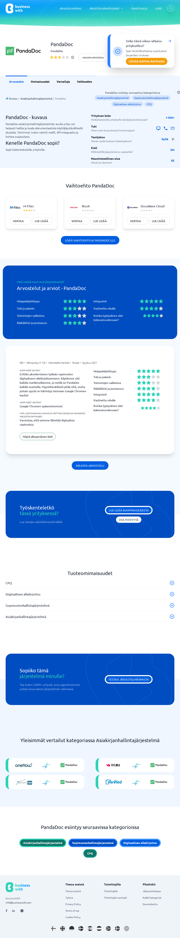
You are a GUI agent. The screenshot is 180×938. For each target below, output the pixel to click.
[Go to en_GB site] (62, 928)
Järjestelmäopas (152, 891)
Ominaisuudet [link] (40, 81)
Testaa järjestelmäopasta (129, 679)
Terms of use (72, 910)
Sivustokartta (150, 904)
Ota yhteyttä (129, 519)
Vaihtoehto (84, 81)
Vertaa (18, 221)
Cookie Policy (73, 917)
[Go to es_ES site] (90, 928)
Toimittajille (111, 891)
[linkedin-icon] (13, 911)
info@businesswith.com (18, 902)
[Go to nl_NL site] (99, 928)
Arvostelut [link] (16, 81)
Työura (69, 897)
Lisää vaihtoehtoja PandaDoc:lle (90, 240)
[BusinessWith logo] (18, 8)
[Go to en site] (126, 928)
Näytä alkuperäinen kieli (38, 436)
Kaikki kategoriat (152, 897)
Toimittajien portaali (115, 897)
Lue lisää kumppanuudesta (129, 510)
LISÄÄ (158, 8)
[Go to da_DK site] (80, 928)
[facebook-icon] (6, 911)
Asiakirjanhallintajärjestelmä (36, 98)
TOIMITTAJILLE (139, 8)
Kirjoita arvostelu (93, 57)
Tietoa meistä (73, 891)
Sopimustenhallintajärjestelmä (151, 97)
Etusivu (13, 98)
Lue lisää (41, 221)
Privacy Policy (73, 904)
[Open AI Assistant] (22, 911)
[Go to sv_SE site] (117, 928)
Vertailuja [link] (63, 81)
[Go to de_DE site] (71, 928)
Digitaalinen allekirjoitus (127, 104)
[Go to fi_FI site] (53, 928)
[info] (72, 57)
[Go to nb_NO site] (108, 928)
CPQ (149, 104)
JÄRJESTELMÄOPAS (70, 8)
